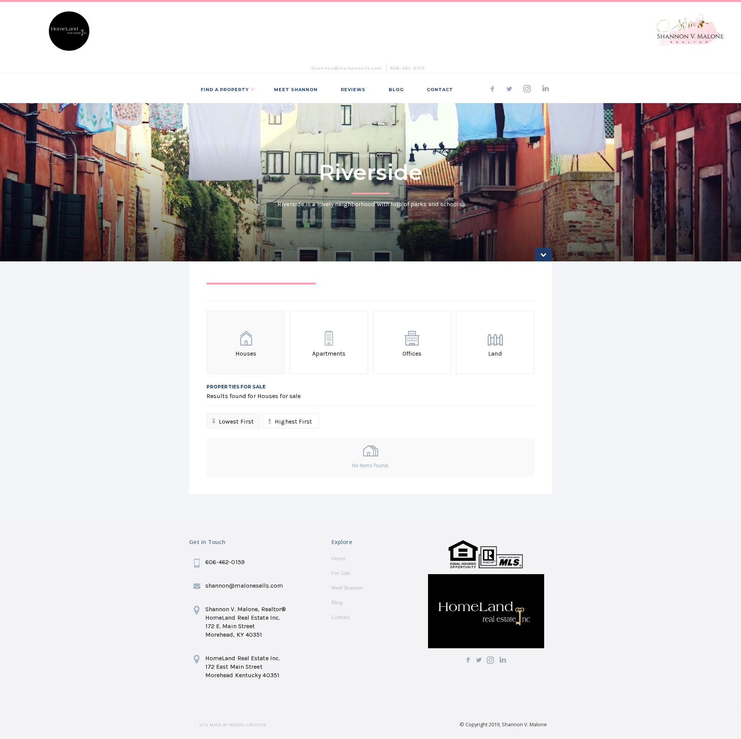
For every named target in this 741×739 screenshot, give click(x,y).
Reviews (353, 89)
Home (338, 558)
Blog (337, 602)
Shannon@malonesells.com (346, 68)
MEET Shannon (296, 89)
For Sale (341, 573)
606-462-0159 (408, 68)
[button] (225, 88)
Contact (440, 89)
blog (396, 89)
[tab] (261, 291)
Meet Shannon (347, 587)
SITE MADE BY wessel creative (233, 725)
